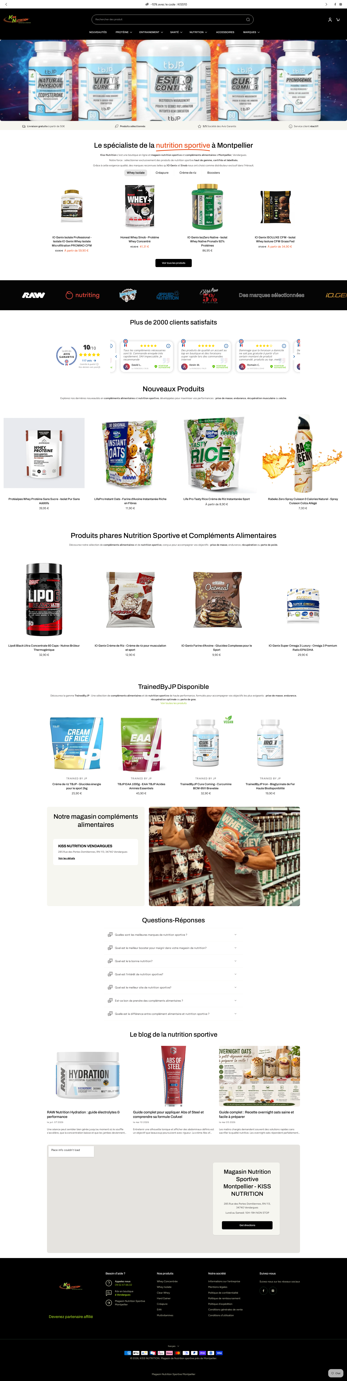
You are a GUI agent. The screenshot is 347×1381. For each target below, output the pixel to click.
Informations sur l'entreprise (224, 1281)
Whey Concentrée (167, 1281)
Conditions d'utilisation (221, 1315)
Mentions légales (217, 1287)
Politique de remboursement (224, 1298)
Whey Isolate (164, 1287)
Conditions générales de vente (225, 1309)
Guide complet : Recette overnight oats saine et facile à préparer (256, 1114)
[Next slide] (326, 4)
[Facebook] (335, 4)
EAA (159, 1309)
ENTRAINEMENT (149, 32)
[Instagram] (340, 4)
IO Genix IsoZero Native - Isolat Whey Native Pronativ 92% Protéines (207, 241)
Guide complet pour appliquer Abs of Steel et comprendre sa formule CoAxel (168, 1114)
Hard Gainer (164, 1298)
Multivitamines (165, 1315)
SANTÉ (174, 32)
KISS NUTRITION (150, 1358)
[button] (95, 852)
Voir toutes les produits (173, 703)
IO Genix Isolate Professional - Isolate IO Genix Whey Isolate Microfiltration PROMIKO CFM (72, 241)
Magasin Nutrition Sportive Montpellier (173, 1374)
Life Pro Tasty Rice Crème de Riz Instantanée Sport (216, 499)
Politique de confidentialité (223, 1292)
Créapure (162, 1304)
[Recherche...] (247, 19)
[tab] (166, 115)
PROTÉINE (122, 32)
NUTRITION (197, 32)
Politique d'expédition (220, 1304)
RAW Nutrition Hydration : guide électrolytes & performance (83, 1114)
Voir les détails (66, 858)
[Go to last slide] (6, 4)
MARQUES (249, 32)
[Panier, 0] (338, 19)
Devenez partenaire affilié (71, 1317)
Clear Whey (163, 1292)
